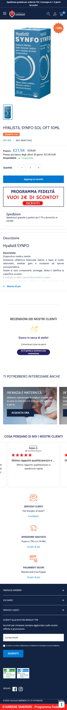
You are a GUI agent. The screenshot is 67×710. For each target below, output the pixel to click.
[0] (61, 14)
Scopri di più (33, 546)
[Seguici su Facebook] (14, 689)
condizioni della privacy (21, 645)
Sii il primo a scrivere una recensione (33, 352)
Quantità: (7, 167)
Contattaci (33, 516)
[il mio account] (55, 14)
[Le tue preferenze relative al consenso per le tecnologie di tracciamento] (62, 705)
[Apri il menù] (4, 13)
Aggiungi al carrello (33, 179)
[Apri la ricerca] (48, 14)
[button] (33, 707)
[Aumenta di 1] (38, 167)
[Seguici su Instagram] (20, 689)
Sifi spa (7, 140)
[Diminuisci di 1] (22, 167)
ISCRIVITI (13, 653)
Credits (61, 701)
